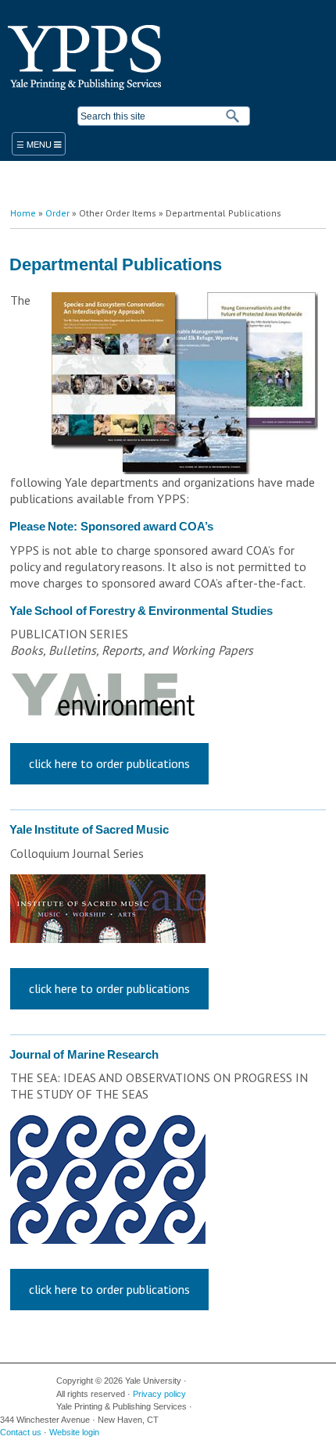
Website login (74, 1432)
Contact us (20, 1432)
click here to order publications (109, 763)
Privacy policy (159, 1394)
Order (57, 213)
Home (23, 213)
